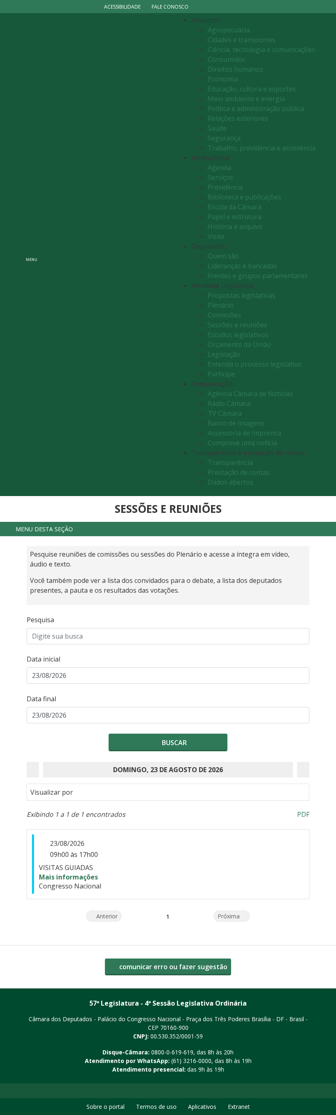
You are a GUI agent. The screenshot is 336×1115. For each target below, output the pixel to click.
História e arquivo (235, 226)
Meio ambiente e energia (246, 98)
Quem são (223, 256)
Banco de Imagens (236, 423)
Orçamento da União (239, 344)
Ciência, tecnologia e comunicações (261, 49)
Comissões (224, 315)
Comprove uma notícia (242, 442)
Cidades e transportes (241, 39)
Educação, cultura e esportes (252, 88)
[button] (168, 529)
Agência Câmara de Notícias (250, 393)
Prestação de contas (239, 472)
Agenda (219, 167)
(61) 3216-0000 (191, 1061)
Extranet (239, 1106)
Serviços (220, 177)
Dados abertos (230, 482)
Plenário (221, 305)
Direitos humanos (235, 69)
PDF (303, 814)
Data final (41, 698)
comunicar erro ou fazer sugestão (172, 966)
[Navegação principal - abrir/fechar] (31, 254)
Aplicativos (202, 1106)
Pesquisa (40, 619)
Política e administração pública (256, 108)
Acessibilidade (122, 6)
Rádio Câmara (229, 403)
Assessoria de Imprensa (244, 432)
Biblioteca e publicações (244, 197)
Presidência (225, 187)
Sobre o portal (105, 1106)
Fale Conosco (170, 6)
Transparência (230, 462)
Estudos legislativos (238, 334)
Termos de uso (156, 1106)
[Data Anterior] (33, 769)
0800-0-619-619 (172, 1052)
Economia (223, 79)
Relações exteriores (238, 118)
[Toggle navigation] (108, 255)
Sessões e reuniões (237, 324)
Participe (221, 373)
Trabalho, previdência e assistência (262, 147)
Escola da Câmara (234, 206)
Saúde (217, 128)
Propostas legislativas (241, 295)
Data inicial (43, 659)
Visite (216, 236)
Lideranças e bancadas (242, 265)
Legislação (224, 354)
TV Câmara (225, 413)
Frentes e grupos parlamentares (258, 275)
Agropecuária (229, 29)
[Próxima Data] (303, 769)
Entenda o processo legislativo (255, 364)
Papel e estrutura (234, 216)
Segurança (224, 138)
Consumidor (226, 59)
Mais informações (68, 877)
